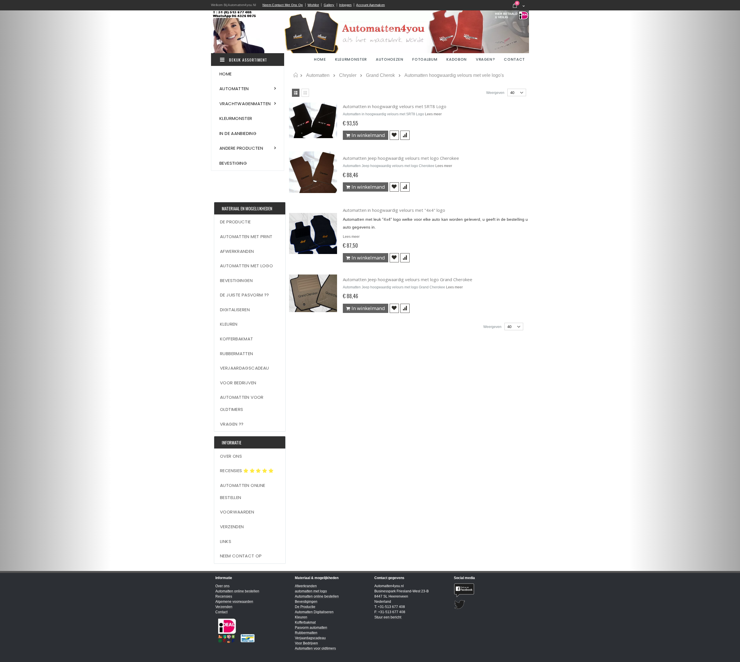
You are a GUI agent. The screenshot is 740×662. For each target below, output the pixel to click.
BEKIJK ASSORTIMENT (247, 60)
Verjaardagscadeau (244, 368)
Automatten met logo (246, 266)
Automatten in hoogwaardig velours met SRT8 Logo (394, 106)
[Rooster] (305, 93)
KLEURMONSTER (351, 59)
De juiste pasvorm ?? (244, 295)
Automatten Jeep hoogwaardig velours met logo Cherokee (401, 158)
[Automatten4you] (370, 31)
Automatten (318, 75)
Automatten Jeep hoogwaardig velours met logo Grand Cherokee (407, 279)
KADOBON (456, 59)
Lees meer (433, 114)
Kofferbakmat (236, 339)
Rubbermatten (236, 354)
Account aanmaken (370, 5)
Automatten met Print (246, 236)
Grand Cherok (380, 75)
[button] (394, 135)
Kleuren (229, 324)
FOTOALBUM (424, 59)
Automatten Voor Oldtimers (242, 403)
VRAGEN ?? (231, 424)
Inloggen (345, 5)
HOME (320, 59)
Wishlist (313, 5)
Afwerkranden (237, 251)
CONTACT (514, 59)
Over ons (231, 456)
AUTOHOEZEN (390, 59)
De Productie (235, 222)
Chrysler (347, 75)
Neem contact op (241, 556)
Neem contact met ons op (282, 5)
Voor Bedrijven (238, 383)
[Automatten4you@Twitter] (489, 604)
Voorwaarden (237, 512)
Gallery (329, 5)
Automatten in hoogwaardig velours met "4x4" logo (394, 210)
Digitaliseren (235, 310)
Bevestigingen (236, 280)
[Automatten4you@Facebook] (489, 590)
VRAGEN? (485, 59)
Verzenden (232, 527)
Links (225, 541)
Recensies (231, 471)
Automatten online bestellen (242, 491)
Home (295, 75)
